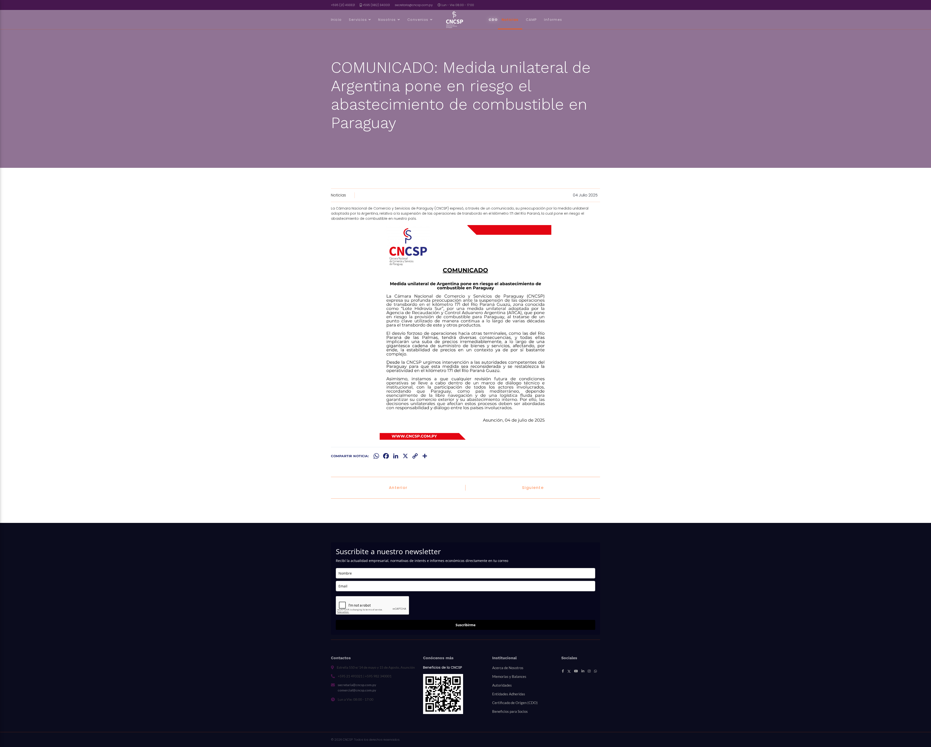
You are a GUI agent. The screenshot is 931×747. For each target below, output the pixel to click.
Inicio (336, 19)
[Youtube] (576, 671)
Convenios (417, 19)
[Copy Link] (415, 456)
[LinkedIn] (396, 456)
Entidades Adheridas (508, 694)
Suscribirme (465, 625)
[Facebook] (386, 456)
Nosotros (387, 19)
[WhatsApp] (376, 456)
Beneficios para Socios (510, 711)
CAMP (531, 19)
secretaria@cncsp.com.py (414, 5)
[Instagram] (589, 671)
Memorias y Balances (509, 676)
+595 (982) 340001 (376, 5)
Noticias (510, 19)
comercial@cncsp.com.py (357, 690)
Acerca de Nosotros (507, 668)
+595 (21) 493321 (343, 5)
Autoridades (502, 685)
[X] (405, 456)
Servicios (358, 19)
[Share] (425, 456)
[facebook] (563, 671)
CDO (493, 19)
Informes (553, 19)
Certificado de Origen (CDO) (515, 702)
